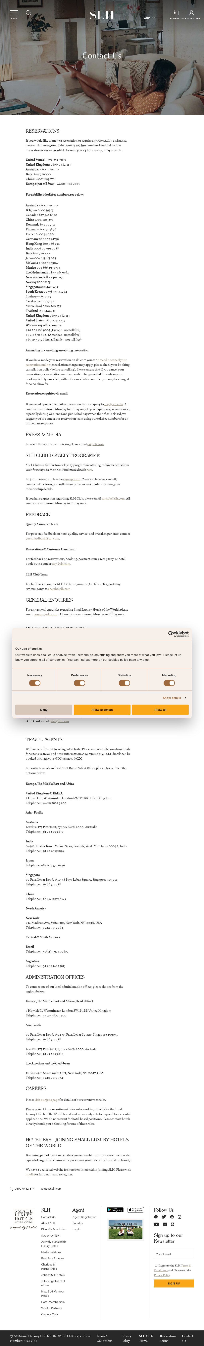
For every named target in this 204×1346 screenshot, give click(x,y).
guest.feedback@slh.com (42, 538)
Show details (172, 697)
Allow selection (102, 709)
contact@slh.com (45, 614)
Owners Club (49, 1314)
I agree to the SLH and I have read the (172, 1270)
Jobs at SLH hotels (53, 1275)
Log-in (76, 1229)
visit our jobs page (47, 1099)
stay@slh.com (113, 404)
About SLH (48, 1223)
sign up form (71, 479)
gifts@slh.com (59, 721)
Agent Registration (84, 1217)
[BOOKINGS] (176, 12)
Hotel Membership (53, 1302)
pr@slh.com (95, 444)
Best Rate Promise (52, 1258)
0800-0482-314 (24, 1188)
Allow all (160, 709)
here (89, 469)
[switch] (79, 683)
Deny (43, 709)
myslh (30, 1174)
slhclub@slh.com (113, 498)
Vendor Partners (51, 1308)
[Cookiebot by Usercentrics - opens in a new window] (171, 634)
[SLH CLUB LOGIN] (191, 12)
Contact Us (48, 1217)
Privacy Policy (162, 1275)
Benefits (78, 1223)
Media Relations (51, 1252)
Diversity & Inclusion (54, 1229)
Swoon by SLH (50, 1235)
